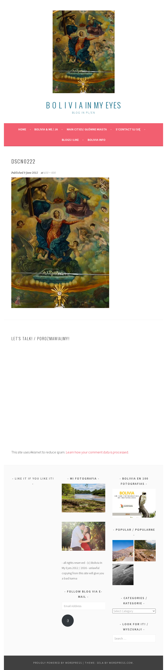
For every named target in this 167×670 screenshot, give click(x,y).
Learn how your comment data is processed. (97, 452)
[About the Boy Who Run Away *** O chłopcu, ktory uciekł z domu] (123, 551)
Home (22, 129)
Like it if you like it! (34, 478)
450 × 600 (50, 172)
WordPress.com (121, 662)
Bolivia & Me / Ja (46, 129)
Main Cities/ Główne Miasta (87, 129)
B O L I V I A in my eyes (83, 105)
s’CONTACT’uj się (128, 129)
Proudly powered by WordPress (57, 662)
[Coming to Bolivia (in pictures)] (123, 575)
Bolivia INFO (96, 140)
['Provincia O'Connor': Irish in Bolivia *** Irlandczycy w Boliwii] (145, 551)
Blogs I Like (70, 140)
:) (68, 620)
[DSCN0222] (60, 307)
